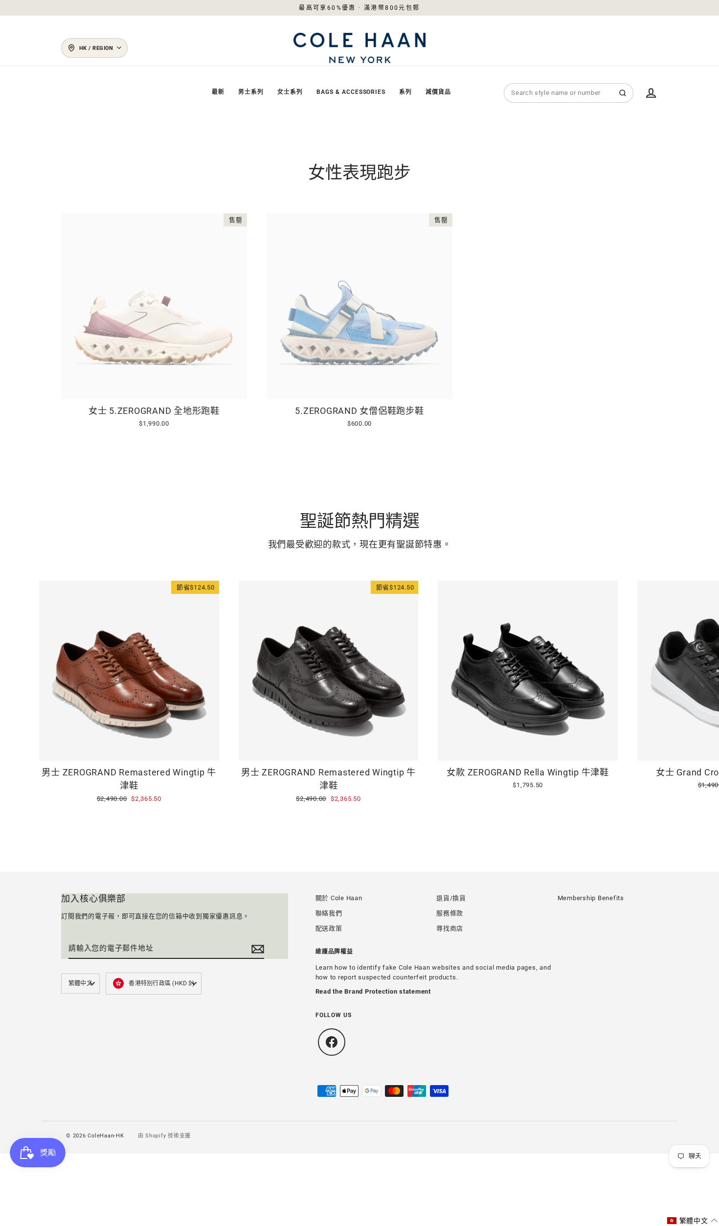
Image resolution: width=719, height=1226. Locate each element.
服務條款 (449, 913)
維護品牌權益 (334, 951)
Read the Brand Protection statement (373, 991)
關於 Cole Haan (338, 898)
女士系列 (290, 92)
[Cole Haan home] (359, 48)
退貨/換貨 (451, 898)
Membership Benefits (591, 898)
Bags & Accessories (350, 92)
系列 (405, 92)
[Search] (622, 93)
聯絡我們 (328, 913)
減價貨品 (438, 92)
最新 (218, 92)
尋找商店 (449, 928)
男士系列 (251, 92)
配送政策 (328, 928)
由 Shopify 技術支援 (164, 1136)
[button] (692, 1220)
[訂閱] (256, 948)
